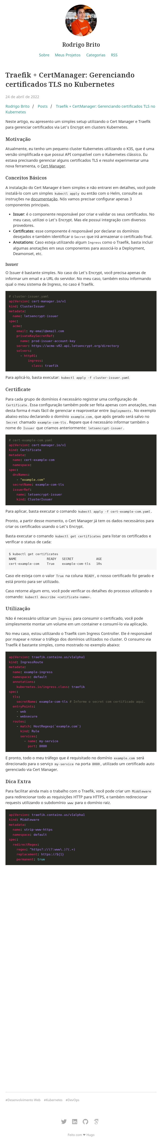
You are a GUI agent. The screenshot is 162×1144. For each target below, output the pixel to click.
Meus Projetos (68, 54)
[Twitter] (63, 1122)
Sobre (44, 54)
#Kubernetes (53, 1100)
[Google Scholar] (96, 1122)
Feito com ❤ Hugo (81, 1135)
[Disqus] (80, 921)
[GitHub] (85, 1122)
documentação (44, 198)
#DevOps (72, 1100)
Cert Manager (53, 165)
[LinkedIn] (74, 1122)
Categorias (95, 54)
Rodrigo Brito (81, 44)
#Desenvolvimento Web (22, 1100)
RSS (114, 54)
